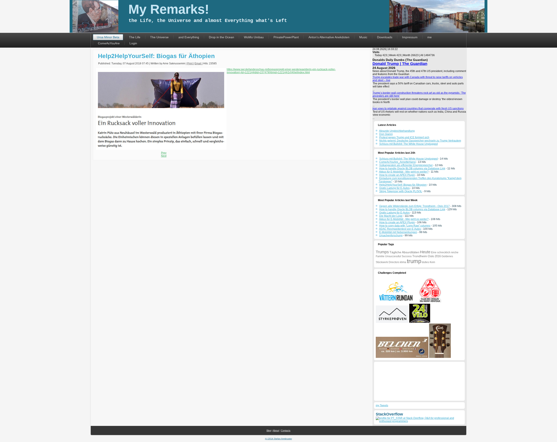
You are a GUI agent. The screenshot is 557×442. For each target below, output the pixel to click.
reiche (454, 252)
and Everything (188, 37)
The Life (134, 37)
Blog (269, 430)
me (429, 37)
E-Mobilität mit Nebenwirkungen (398, 232)
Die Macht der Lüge (391, 215)
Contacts (285, 430)
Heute (425, 252)
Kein (432, 262)
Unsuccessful (393, 256)
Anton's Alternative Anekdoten (329, 37)
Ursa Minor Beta (108, 37)
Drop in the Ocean (221, 37)
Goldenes (447, 256)
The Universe (159, 37)
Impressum (410, 37)
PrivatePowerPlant (286, 37)
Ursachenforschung (391, 235)
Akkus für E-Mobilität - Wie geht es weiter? (404, 171)
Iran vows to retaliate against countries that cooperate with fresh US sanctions (418, 108)
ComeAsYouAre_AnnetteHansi (397, 161)
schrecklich (443, 252)
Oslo (431, 256)
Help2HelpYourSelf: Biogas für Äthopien (156, 56)
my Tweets (382, 405)
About (276, 430)
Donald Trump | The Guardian (399, 64)
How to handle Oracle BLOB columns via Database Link (412, 168)
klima (403, 262)
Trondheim (419, 256)
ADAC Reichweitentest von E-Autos (400, 228)
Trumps (382, 252)
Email (198, 63)
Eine (433, 252)
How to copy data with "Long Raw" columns (404, 225)
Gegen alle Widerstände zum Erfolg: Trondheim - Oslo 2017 (414, 206)
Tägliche (395, 252)
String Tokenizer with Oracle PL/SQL (400, 191)
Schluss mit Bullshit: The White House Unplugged (408, 158)
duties (425, 262)
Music (363, 37)
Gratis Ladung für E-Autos (394, 188)
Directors (394, 262)
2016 (438, 256)
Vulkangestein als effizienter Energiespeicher (406, 165)
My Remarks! (168, 9)
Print (190, 63)
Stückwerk (382, 262)
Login (133, 43)
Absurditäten (410, 252)
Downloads (384, 37)
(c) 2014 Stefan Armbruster (278, 438)
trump (414, 261)
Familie (380, 256)
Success (407, 256)
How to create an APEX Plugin (397, 175)
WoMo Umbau (254, 37)
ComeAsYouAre (109, 43)
